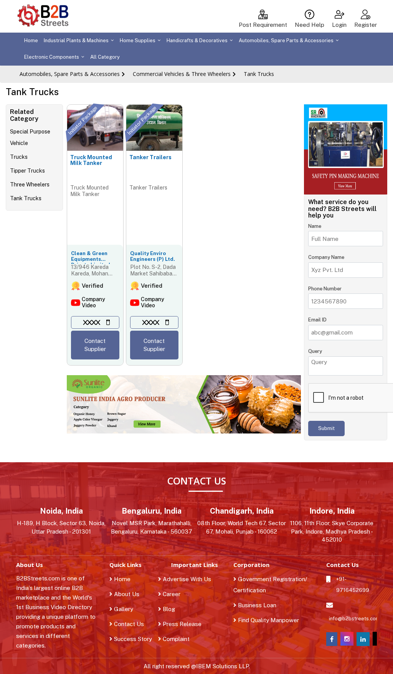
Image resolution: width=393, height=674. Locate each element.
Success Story (132, 639)
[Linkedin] (363, 639)
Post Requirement (263, 24)
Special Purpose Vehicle (30, 137)
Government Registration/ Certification (270, 584)
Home (31, 40)
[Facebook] (331, 639)
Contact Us (128, 624)
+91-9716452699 (352, 584)
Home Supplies (137, 40)
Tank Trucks (259, 73)
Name (314, 226)
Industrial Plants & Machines (76, 40)
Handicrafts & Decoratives (197, 40)
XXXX (91, 322)
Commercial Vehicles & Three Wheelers (182, 73)
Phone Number (325, 289)
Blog (173, 609)
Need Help (309, 24)
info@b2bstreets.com (351, 618)
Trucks (19, 157)
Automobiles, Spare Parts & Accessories (286, 40)
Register (365, 24)
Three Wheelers (30, 184)
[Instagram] (346, 643)
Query (315, 351)
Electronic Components (51, 57)
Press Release (186, 624)
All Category (105, 57)
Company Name (326, 257)
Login (339, 24)
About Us (125, 594)
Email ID (317, 320)
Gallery (122, 609)
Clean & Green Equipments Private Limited (90, 257)
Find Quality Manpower (267, 620)
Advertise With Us (191, 579)
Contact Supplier (95, 345)
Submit (326, 428)
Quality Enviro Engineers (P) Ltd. (152, 256)
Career (175, 594)
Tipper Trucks (27, 171)
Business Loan (256, 605)
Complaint (180, 639)
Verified (92, 285)
